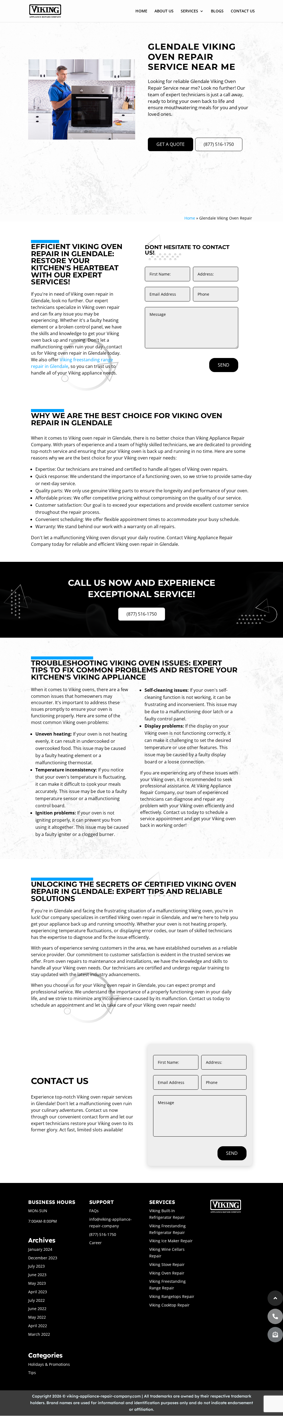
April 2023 (37, 1291)
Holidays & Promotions (49, 1364)
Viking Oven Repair (166, 1273)
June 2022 (37, 1308)
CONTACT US (243, 11)
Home (189, 218)
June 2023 (37, 1274)
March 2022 (39, 1334)
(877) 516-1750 (219, 144)
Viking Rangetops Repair (171, 1296)
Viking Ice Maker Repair (171, 1240)
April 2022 (37, 1325)
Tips (32, 1372)
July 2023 (36, 1266)
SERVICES (189, 11)
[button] (275, 1334)
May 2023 (37, 1283)
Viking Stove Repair (167, 1264)
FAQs (94, 1210)
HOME (141, 11)
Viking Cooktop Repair (169, 1305)
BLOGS (217, 11)
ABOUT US (164, 11)
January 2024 (40, 1249)
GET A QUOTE (170, 144)
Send (223, 365)
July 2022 (36, 1300)
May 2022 (37, 1317)
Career (95, 1242)
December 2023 (42, 1257)
